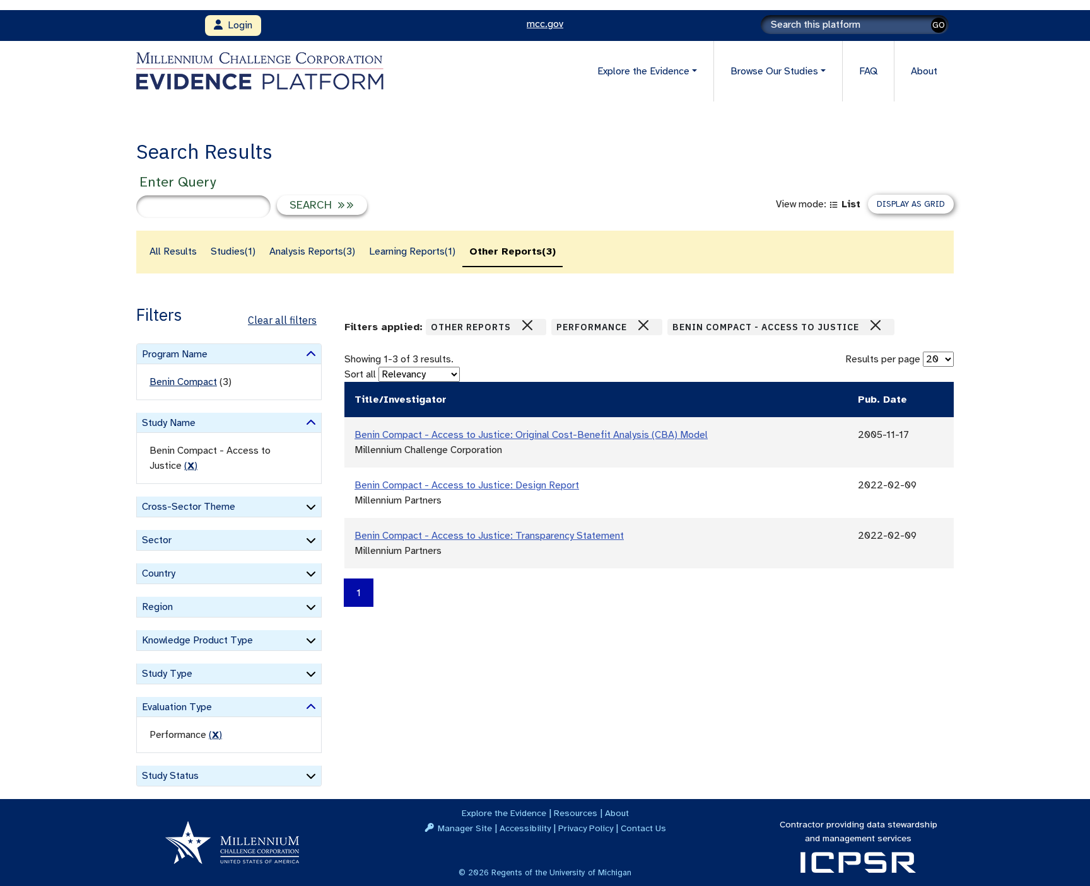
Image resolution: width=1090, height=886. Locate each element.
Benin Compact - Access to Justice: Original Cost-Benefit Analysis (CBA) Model (531, 435)
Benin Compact (183, 382)
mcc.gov (545, 24)
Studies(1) (233, 251)
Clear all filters (282, 320)
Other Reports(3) (512, 251)
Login (237, 25)
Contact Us (643, 828)
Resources (575, 813)
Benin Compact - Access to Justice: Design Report (467, 485)
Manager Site (465, 828)
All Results (173, 251)
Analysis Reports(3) (312, 251)
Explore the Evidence (504, 813)
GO (938, 25)
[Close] (527, 325)
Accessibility (525, 828)
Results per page (882, 359)
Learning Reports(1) (412, 251)
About (924, 71)
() (190, 465)
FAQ (868, 71)
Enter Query (177, 181)
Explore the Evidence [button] (643, 71)
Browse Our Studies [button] (774, 71)
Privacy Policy (585, 828)
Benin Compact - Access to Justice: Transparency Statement (489, 535)
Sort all (360, 374)
